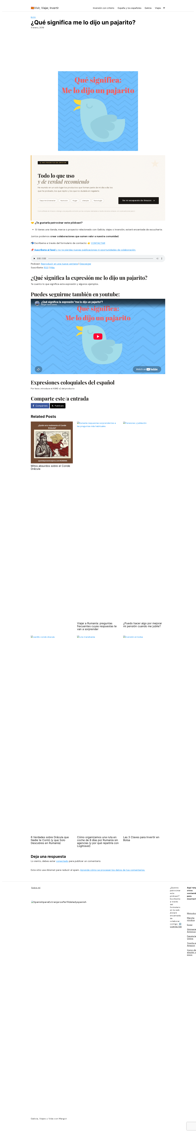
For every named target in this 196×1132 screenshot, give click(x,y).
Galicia (148, 8)
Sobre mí (35, 887)
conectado (62, 861)
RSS (46, 267)
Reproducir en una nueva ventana (59, 263)
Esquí (189, 925)
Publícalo (59, 405)
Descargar (85, 263)
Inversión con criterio (103, 8)
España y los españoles (129, 8)
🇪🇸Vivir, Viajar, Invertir (45, 8)
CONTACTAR (98, 243)
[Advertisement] (98, 51)
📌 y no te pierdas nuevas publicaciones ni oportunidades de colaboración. (83, 249)
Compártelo (42, 405)
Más (52, 267)
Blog (33, 17)
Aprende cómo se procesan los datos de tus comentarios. (112, 870)
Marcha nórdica (191, 919)
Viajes (158, 8)
